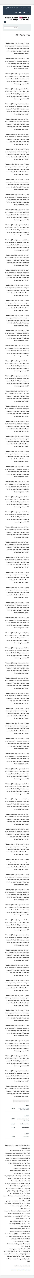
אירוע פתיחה (26, 1137)
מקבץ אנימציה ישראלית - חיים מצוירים (23, 1119)
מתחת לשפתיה (25, 1127)
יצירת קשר (23, 8)
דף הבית (12, 8)
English (7, 8)
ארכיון (17, 8)
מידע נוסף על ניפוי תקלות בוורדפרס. (20, 1270)
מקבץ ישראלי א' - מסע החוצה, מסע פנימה (23, 1108)
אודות (28, 8)
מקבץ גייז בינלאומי (24, 1124)
